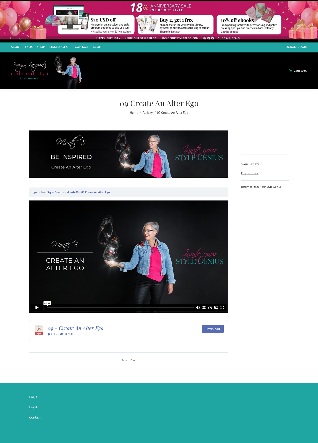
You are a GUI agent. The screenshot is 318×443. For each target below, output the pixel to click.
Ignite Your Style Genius (48, 192)
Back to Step (128, 360)
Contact (34, 417)
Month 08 (72, 192)
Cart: (300, 71)
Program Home (250, 173)
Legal (33, 407)
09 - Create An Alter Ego (75, 327)
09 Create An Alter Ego (95, 192)
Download (213, 329)
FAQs (33, 397)
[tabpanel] (128, 274)
